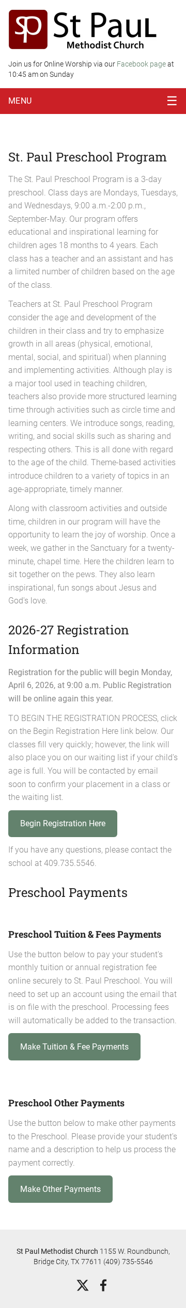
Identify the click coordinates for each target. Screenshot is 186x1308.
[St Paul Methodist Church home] (83, 29)
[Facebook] (103, 1285)
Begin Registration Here (62, 823)
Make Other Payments (60, 1189)
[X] (82, 1285)
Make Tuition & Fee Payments (74, 1047)
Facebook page (142, 64)
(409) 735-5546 (128, 1261)
